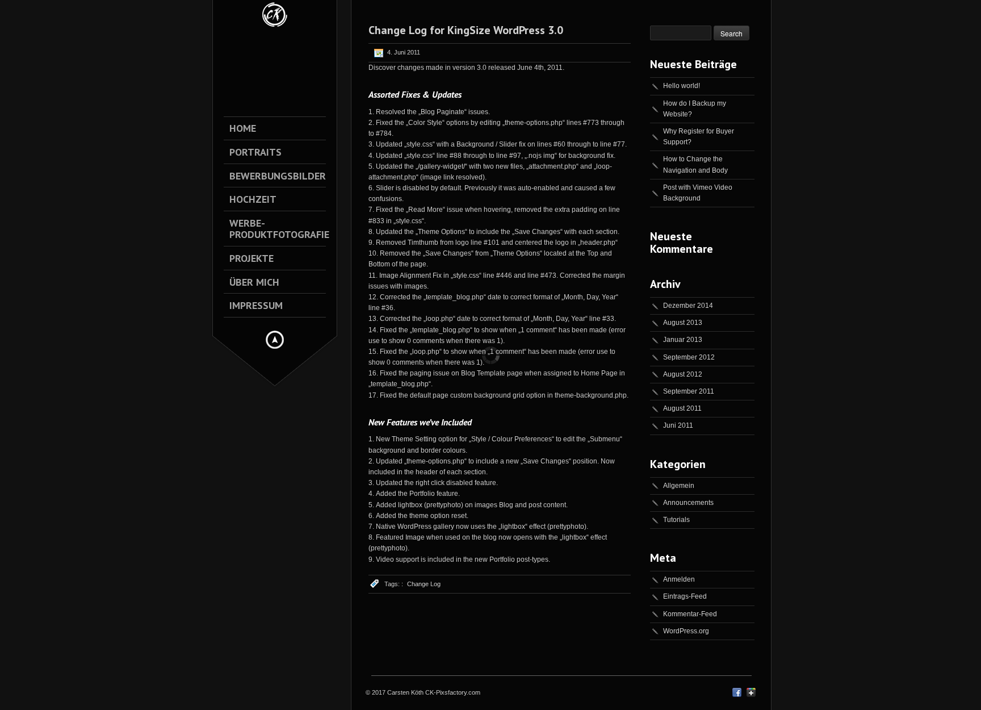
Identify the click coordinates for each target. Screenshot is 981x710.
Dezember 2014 (688, 306)
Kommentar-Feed (690, 614)
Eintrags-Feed (685, 596)
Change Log (424, 583)
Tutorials (676, 520)
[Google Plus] (751, 695)
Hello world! (681, 86)
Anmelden (679, 579)
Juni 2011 (678, 425)
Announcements (688, 503)
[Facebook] (736, 695)
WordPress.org (686, 631)
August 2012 (682, 374)
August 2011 (682, 408)
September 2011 (688, 391)
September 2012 (689, 357)
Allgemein (678, 486)
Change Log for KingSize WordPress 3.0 (465, 30)
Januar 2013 (682, 340)
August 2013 (682, 323)
